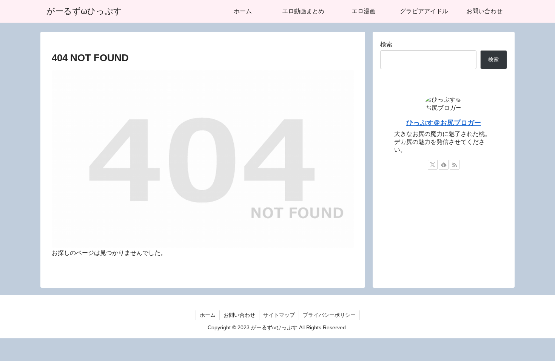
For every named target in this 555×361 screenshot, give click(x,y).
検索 (386, 44)
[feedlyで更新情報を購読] (444, 165)
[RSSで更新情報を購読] (454, 165)
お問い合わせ (239, 315)
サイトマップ (279, 315)
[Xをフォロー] (433, 165)
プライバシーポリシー (329, 315)
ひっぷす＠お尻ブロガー (443, 123)
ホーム (208, 315)
